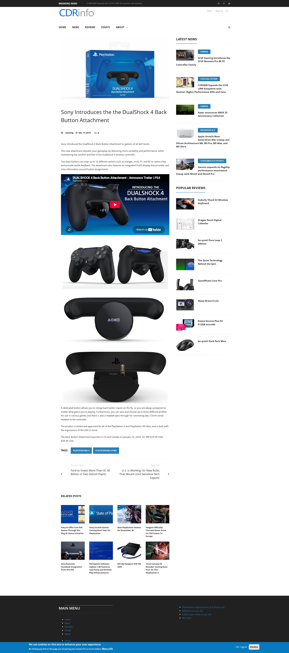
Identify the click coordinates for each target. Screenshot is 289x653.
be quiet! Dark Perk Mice (212, 341)
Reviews (90, 27)
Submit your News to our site (196, 614)
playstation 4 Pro (106, 450)
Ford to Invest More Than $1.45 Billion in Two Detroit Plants (90, 472)
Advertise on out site (192, 610)
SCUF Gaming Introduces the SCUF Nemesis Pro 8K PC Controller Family (203, 61)
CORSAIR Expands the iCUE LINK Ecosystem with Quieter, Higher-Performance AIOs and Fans (112, 3)
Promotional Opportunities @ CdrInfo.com (203, 607)
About (120, 27)
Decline (254, 647)
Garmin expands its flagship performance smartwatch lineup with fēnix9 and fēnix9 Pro (203, 170)
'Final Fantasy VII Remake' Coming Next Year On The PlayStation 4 (157, 568)
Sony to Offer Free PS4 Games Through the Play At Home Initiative (72, 530)
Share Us (219, 11)
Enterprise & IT (207, 130)
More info (107, 648)
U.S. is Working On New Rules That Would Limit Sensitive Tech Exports (139, 474)
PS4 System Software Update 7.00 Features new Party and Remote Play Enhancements (100, 568)
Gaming (69, 132)
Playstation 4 (81, 450)
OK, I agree (241, 646)
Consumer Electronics (212, 161)
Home (209, 11)
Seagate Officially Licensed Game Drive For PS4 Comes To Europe (156, 532)
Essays (105, 27)
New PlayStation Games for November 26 (129, 529)
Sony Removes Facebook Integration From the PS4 (71, 566)
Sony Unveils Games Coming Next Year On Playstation (99, 530)
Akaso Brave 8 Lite (208, 300)
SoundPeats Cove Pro (210, 280)
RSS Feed (186, 618)
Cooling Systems (209, 79)
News (75, 27)
